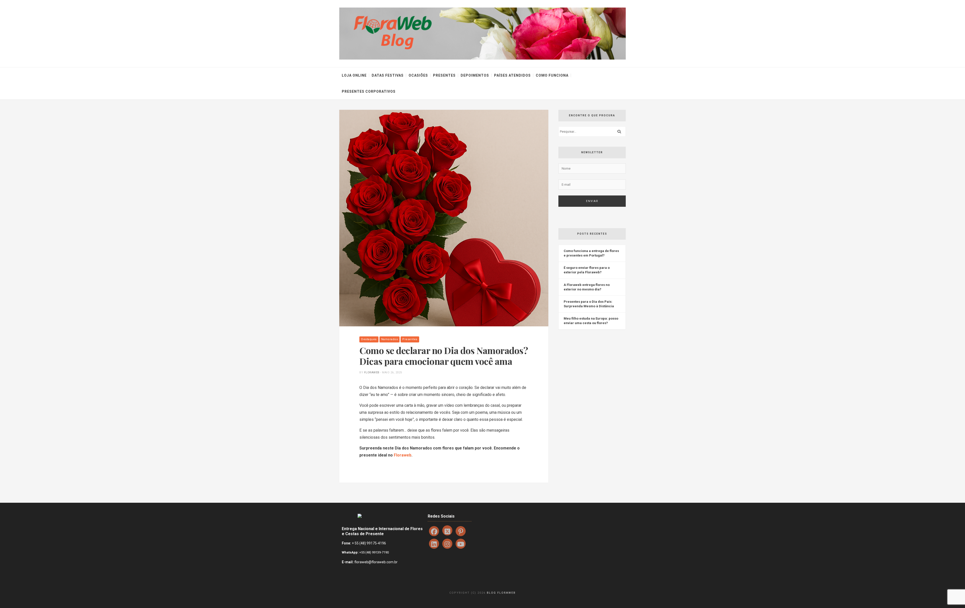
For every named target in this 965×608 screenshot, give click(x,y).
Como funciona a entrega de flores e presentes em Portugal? (591, 253)
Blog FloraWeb (501, 592)
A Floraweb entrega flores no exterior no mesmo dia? (587, 287)
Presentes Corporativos (369, 91)
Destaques (369, 339)
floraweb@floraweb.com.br (376, 562)
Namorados (389, 339)
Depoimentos (475, 75)
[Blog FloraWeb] (482, 33)
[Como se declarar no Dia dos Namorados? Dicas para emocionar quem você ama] (443, 218)
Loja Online (354, 75)
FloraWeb (371, 372)
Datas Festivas (388, 75)
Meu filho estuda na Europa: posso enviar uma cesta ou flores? (591, 321)
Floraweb (402, 455)
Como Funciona (552, 75)
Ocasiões (418, 75)
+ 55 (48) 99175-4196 (369, 543)
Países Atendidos (512, 75)
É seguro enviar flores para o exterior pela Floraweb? (587, 270)
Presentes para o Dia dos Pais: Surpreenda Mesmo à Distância (589, 304)
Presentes (444, 75)
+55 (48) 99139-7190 (374, 552)
